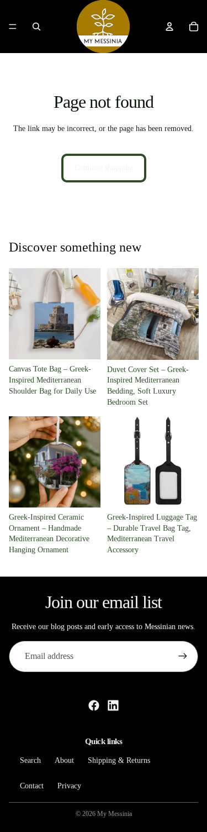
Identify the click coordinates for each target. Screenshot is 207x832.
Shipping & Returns (119, 760)
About (64, 760)
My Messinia (114, 814)
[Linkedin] (113, 705)
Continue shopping (104, 168)
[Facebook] (93, 705)
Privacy (69, 785)
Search (30, 760)
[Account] (169, 26)
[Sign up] (182, 656)
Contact (32, 785)
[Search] (36, 26)
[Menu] (12, 26)
